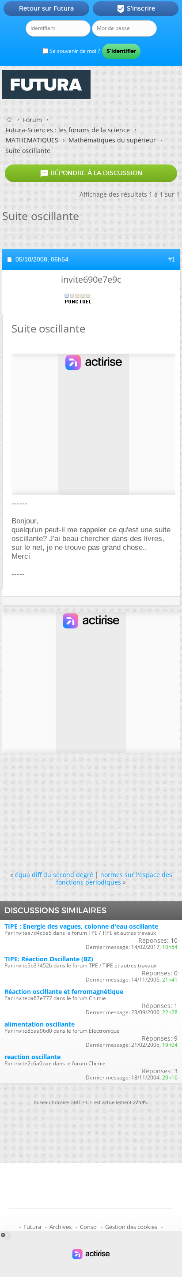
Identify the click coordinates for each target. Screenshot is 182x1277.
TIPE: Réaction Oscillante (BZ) (48, 959)
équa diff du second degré (54, 874)
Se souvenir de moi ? (74, 51)
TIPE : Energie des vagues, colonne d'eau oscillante (81, 926)
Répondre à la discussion (91, 173)
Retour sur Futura (46, 8)
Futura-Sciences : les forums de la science (68, 130)
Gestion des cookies (131, 1227)
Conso (88, 1227)
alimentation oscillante (39, 1024)
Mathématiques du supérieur (112, 140)
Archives (60, 1227)
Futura (32, 1227)
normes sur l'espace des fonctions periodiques (114, 878)
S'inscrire (136, 8)
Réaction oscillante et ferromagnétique (63, 991)
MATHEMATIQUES (32, 140)
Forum (32, 120)
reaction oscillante (32, 1057)
